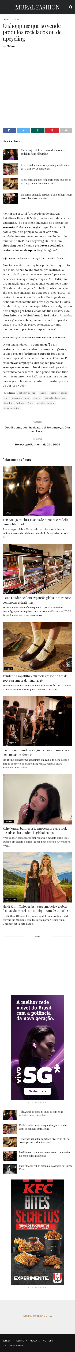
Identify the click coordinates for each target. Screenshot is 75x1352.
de (6, 311)
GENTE (9, 821)
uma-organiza (11, 408)
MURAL (11, 46)
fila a (30, 403)
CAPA (8, 513)
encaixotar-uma (20, 398)
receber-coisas (45, 403)
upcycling (35, 250)
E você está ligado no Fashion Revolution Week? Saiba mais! (34, 337)
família (8, 403)
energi (36, 398)
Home (6, 19)
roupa (24, 270)
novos (14, 362)
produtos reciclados (49, 245)
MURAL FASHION (37, 7)
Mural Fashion (16, 1345)
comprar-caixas (59, 392)
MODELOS (10, 899)
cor (6, 398)
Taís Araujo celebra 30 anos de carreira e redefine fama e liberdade (43, 152)
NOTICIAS (15, 19)
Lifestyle (10, 743)
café (47, 344)
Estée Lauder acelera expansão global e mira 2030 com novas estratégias (45, 166)
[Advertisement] (37, 87)
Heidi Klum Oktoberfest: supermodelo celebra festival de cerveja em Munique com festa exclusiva (37, 908)
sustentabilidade (14, 227)
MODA (8, 669)
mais (55, 376)
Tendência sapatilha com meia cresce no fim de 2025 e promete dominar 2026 (46, 181)
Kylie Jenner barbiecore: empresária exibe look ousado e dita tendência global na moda (35, 830)
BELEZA (9, 591)
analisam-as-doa (26, 392)
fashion (20, 403)
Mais (37, 936)
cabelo (43, 392)
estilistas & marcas (54, 398)
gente (15, 381)
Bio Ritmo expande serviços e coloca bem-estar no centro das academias (46, 196)
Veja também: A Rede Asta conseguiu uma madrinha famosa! (34, 258)
